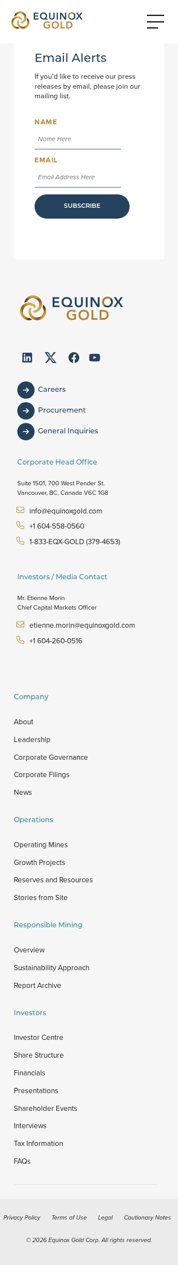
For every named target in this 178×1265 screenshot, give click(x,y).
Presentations (36, 1090)
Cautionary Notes (147, 1217)
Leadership (32, 739)
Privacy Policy (21, 1217)
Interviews (30, 1125)
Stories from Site (41, 897)
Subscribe (82, 206)
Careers (52, 390)
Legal (105, 1217)
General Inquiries (68, 431)
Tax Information (38, 1143)
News (23, 792)
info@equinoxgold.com (65, 511)
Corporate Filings (42, 774)
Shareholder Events (45, 1108)
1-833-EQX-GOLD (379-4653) (74, 541)
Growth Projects (39, 862)
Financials (29, 1073)
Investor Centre (39, 1037)
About (23, 721)
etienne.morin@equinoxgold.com (82, 625)
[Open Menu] (155, 21)
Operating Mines (41, 844)
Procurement (62, 410)
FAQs (22, 1161)
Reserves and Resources (53, 880)
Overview (29, 950)
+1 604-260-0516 (56, 641)
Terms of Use (69, 1217)
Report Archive (37, 985)
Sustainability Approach (51, 967)
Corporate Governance (51, 757)
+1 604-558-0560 (56, 526)
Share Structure (39, 1055)
